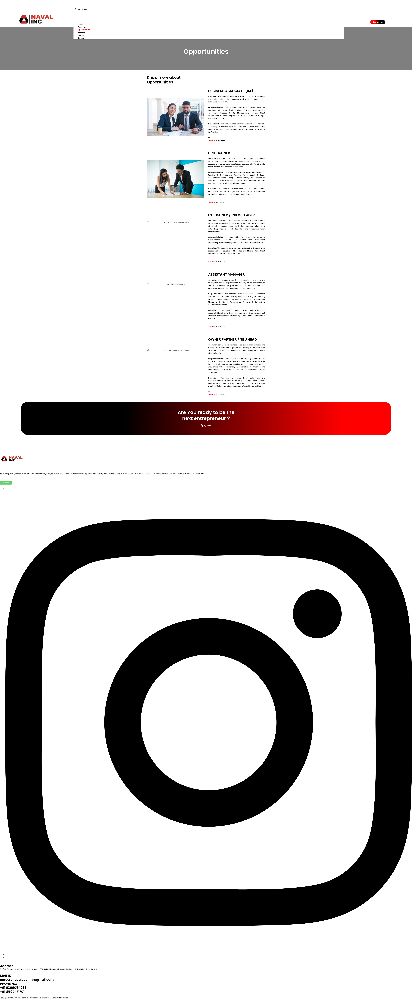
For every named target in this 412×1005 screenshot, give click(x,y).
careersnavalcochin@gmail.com (27, 979)
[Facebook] (208, 954)
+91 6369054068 (13, 987)
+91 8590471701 (12, 991)
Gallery (78, 17)
